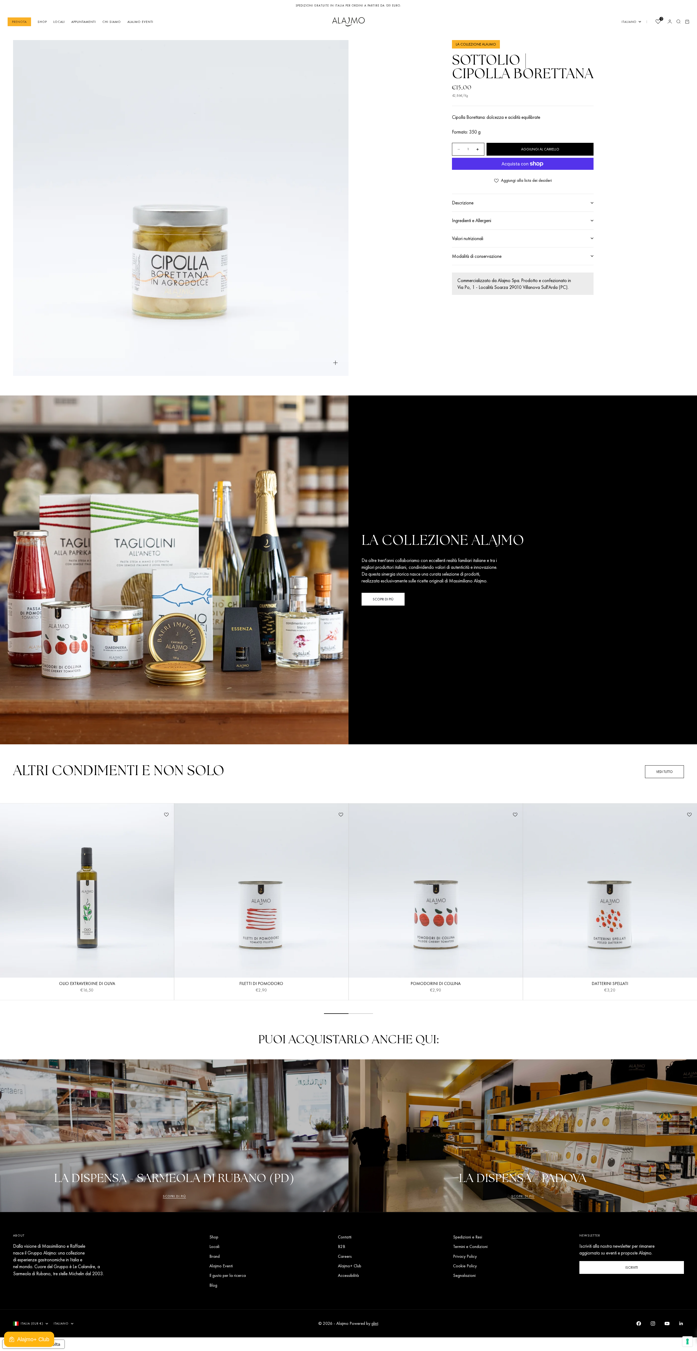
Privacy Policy (465, 1256)
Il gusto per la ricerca (227, 1275)
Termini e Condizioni (470, 1246)
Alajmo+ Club (349, 1266)
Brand (214, 1256)
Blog (213, 1285)
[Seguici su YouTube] (667, 1323)
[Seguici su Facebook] (638, 1323)
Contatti (344, 1237)
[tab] (118, 771)
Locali (59, 21)
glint (374, 1323)
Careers (345, 1256)
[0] (658, 22)
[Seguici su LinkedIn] (681, 1323)
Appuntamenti (83, 21)
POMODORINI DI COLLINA (436, 984)
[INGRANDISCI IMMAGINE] (335, 362)
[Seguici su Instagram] (653, 1323)
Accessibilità (348, 1275)
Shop (42, 21)
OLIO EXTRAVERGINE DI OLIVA (87, 984)
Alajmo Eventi (140, 21)
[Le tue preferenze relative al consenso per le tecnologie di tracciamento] (687, 1341)
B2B (341, 1246)
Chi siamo (111, 21)
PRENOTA (19, 21)
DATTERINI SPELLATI (610, 984)
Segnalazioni (464, 1275)
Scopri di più (174, 1196)
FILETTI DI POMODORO (261, 984)
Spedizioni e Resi (467, 1237)
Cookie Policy (465, 1266)
